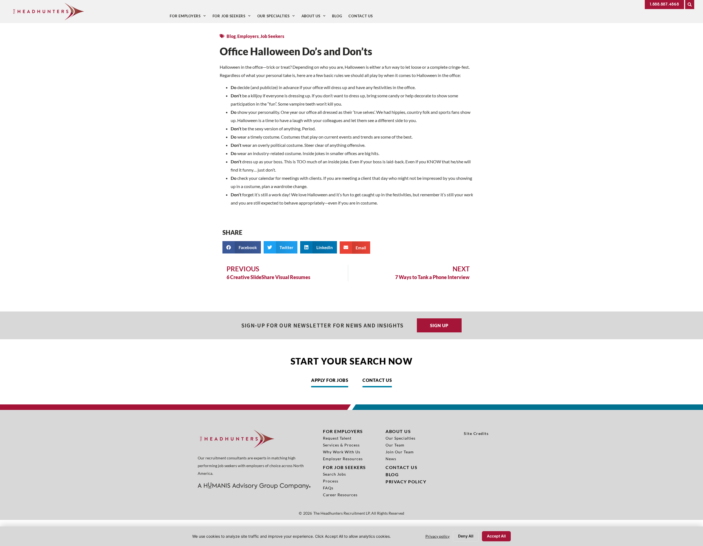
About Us (315, 17)
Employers (248, 36)
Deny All (465, 536)
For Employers (189, 17)
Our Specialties (277, 17)
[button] (689, 4)
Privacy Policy (406, 481)
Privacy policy (437, 536)
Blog (338, 17)
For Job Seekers (233, 17)
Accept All (496, 536)
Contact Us (362, 17)
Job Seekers (272, 36)
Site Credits (476, 433)
